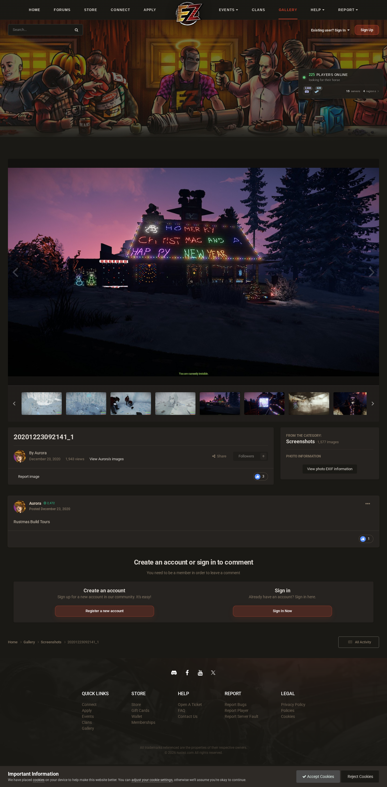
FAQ (181, 710)
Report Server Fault (241, 716)
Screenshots (300, 441)
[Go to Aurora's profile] (20, 456)
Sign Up (367, 30)
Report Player (236, 710)
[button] (14, 403)
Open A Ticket (190, 704)
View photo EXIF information (329, 469)
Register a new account (105, 611)
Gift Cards (140, 710)
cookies (38, 780)
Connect (89, 704)
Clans (87, 722)
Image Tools (356, 375)
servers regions (361, 91)
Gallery (88, 728)
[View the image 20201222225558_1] (353, 403)
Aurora (41, 453)
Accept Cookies (320, 776)
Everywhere (58, 29)
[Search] (76, 29)
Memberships (143, 722)
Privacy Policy (293, 704)
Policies (287, 710)
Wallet (136, 716)
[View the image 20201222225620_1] (309, 403)
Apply (87, 710)
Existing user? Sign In (329, 30)
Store (136, 704)
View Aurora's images (107, 459)
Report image (28, 476)
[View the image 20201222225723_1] (264, 403)
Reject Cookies (360, 776)
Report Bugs (235, 704)
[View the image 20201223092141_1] (220, 403)
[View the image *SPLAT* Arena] (42, 403)
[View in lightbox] (193, 272)
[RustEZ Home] (189, 13)
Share (220, 456)
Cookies (288, 716)
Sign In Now (282, 611)
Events (88, 716)
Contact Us (187, 716)
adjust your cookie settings (152, 780)
